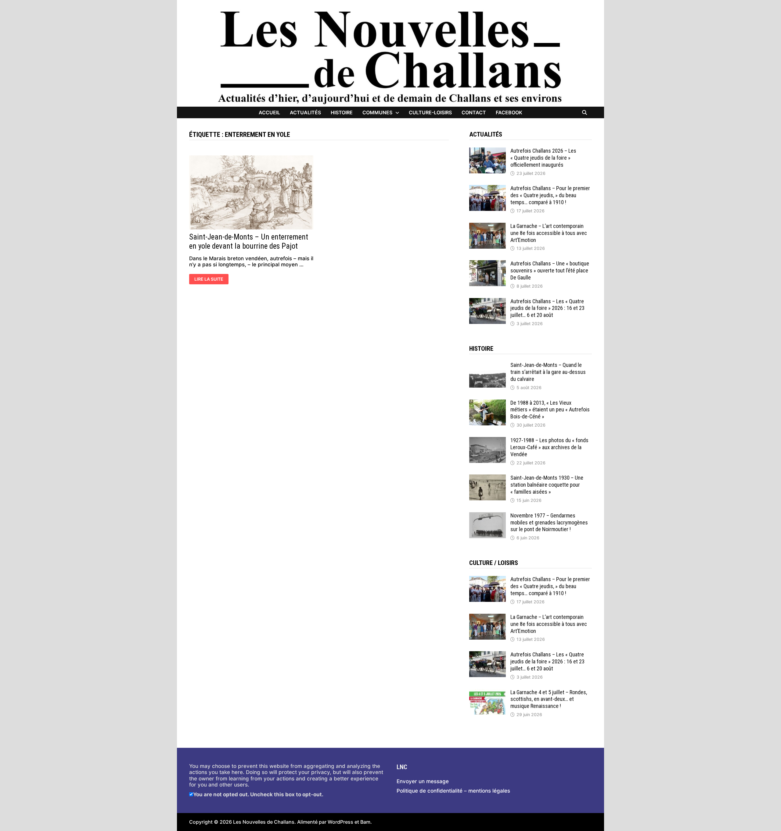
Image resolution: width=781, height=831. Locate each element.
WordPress (340, 822)
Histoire (342, 112)
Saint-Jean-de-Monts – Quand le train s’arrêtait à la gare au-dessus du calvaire (548, 372)
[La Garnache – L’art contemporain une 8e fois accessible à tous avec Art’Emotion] (487, 226)
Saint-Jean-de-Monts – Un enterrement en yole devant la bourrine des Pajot (248, 241)
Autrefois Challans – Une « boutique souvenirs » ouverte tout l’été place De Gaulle (549, 270)
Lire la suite (210, 279)
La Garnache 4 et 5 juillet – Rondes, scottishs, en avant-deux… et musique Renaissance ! (548, 699)
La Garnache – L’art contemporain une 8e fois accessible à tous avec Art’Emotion (548, 233)
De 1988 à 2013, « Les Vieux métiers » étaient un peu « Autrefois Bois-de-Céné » (550, 410)
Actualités (305, 112)
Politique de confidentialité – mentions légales (453, 791)
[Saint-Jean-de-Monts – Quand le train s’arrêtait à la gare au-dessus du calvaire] (487, 365)
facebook (509, 112)
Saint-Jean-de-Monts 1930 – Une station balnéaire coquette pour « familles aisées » (546, 484)
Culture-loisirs (430, 112)
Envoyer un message (423, 781)
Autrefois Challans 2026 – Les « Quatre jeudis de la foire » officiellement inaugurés (543, 157)
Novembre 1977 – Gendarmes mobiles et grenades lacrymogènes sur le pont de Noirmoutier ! (549, 522)
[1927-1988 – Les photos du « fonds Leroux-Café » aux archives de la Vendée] (487, 440)
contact (474, 112)
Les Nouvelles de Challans (263, 822)
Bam (365, 822)
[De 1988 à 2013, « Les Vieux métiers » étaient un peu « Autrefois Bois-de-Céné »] (487, 403)
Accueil (269, 112)
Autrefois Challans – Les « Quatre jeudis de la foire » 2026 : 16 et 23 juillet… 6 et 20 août (547, 308)
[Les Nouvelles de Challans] (390, 57)
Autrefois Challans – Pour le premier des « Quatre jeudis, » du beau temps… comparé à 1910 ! (550, 195)
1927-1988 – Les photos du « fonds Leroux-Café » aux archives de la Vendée (549, 447)
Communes (377, 112)
